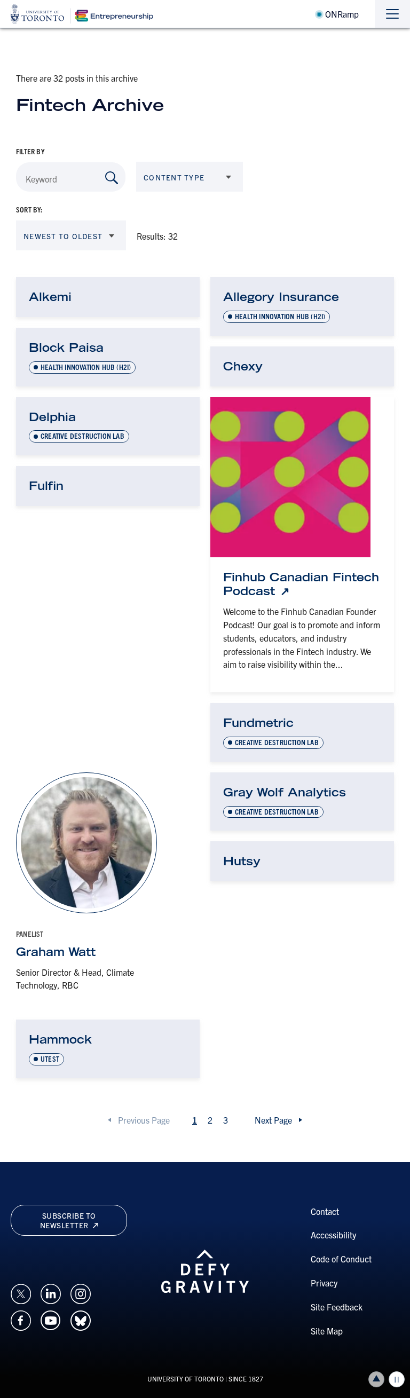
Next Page (273, 1120)
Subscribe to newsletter (68, 1220)
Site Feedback (336, 1306)
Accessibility (333, 1234)
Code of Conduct (341, 1258)
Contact (325, 1211)
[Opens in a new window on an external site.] (21, 1292)
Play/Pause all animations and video (397, 1379)
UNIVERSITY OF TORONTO (185, 1379)
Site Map (327, 1330)
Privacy (324, 1282)
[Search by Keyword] (111, 177)
